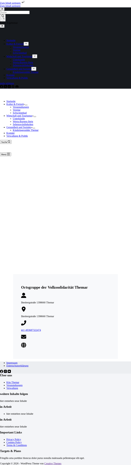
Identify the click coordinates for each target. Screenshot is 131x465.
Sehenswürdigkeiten (23, 124)
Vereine (16, 110)
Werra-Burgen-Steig (23, 121)
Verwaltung (12, 388)
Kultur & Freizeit (15, 104)
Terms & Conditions (16, 445)
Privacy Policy (13, 439)
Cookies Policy (14, 442)
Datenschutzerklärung (17, 365)
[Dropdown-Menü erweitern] (26, 105)
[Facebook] (2, 372)
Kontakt (10, 133)
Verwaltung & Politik (17, 136)
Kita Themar (12, 382)
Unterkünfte (19, 118)
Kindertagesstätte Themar (26, 130)
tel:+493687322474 (31, 330)
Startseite (10, 101)
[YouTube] (9, 372)
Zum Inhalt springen (10, 3)
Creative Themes (52, 463)
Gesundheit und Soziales (18, 127)
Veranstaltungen (21, 107)
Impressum (11, 362)
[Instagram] (6, 372)
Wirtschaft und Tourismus (19, 115)
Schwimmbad (20, 112)
